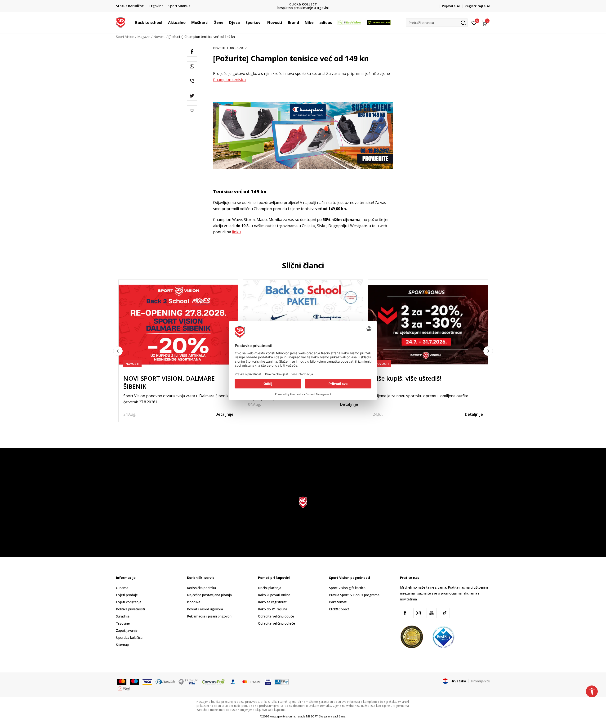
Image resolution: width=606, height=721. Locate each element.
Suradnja (122, 616)
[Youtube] (431, 613)
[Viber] (192, 81)
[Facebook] (192, 51)
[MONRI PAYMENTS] (123, 687)
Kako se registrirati (272, 602)
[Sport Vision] (120, 22)
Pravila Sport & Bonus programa (354, 595)
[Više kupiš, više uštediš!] (428, 325)
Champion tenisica (229, 79)
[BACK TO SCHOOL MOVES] (303, 320)
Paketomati (338, 602)
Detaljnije (224, 414)
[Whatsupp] (192, 66)
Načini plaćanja (269, 588)
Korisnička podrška (201, 588)
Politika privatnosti (130, 609)
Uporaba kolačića (129, 637)
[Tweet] (192, 95)
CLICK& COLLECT (303, 4)
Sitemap (122, 644)
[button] (164, 22)
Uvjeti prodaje (127, 595)
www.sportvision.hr (282, 716)
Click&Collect (339, 609)
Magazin (143, 36)
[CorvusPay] (213, 681)
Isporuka (193, 602)
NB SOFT (312, 716)
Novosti (159, 36)
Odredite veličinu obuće (276, 616)
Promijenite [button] (480, 681)
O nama (122, 588)
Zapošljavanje (127, 630)
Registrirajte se (477, 6)
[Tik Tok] (445, 613)
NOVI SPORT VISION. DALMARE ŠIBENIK (169, 382)
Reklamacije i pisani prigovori (209, 616)
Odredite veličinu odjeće (276, 623)
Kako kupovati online (274, 595)
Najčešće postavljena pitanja (209, 595)
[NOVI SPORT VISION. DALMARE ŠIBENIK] (178, 325)
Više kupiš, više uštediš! (407, 378)
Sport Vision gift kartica (347, 588)
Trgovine (123, 623)
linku (236, 231)
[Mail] (192, 110)
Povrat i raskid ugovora (205, 609)
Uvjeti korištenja (128, 602)
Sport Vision (125, 36)
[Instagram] (418, 613)
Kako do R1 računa (272, 609)
